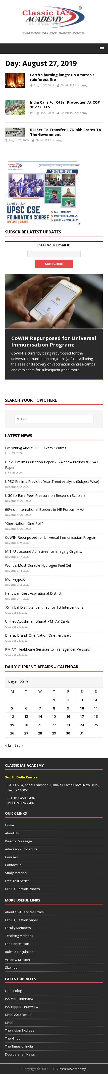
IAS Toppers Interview (21, 1006)
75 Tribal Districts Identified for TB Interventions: (44, 607)
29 (54, 733)
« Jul (8, 745)
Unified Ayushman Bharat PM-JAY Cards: (38, 621)
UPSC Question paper (21, 920)
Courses (11, 857)
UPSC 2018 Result (18, 1014)
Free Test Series (17, 881)
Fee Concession (17, 943)
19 (12, 724)
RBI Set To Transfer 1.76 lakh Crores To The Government (65, 132)
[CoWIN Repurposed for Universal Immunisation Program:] (54, 301)
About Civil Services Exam (24, 912)
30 (68, 733)
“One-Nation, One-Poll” (24, 523)
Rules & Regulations (20, 951)
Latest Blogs (14, 990)
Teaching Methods (19, 935)
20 (26, 724)
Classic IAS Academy (74, 85)
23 (68, 724)
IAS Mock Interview (19, 998)
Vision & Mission (17, 959)
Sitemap (11, 967)
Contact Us (13, 865)
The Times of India (19, 1046)
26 (12, 733)
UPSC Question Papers (22, 889)
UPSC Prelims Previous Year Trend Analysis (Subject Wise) (52, 481)
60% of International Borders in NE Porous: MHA (44, 509)
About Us (12, 833)
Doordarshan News (20, 1054)
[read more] (71, 369)
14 (40, 716)
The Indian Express (19, 1030)
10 (82, 708)
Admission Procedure (21, 849)
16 (68, 716)
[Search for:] (54, 419)
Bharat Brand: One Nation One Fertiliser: (38, 635)
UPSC (9, 1022)
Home (9, 825)
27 (26, 733)
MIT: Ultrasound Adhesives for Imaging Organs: (43, 551)
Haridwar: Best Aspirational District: (33, 593)
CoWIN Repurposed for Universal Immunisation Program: (51, 537)
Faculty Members (18, 927)
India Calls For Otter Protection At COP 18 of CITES (65, 104)
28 (40, 733)
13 (26, 716)
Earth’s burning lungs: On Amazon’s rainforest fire (62, 77)
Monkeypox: (15, 579)
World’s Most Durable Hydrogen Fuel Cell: (38, 565)
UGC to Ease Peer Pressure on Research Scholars (45, 495)
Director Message (18, 841)
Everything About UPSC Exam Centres (35, 448)
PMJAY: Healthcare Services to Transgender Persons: (48, 649)
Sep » (19, 745)
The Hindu (13, 1038)
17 (82, 716)
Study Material (16, 873)
